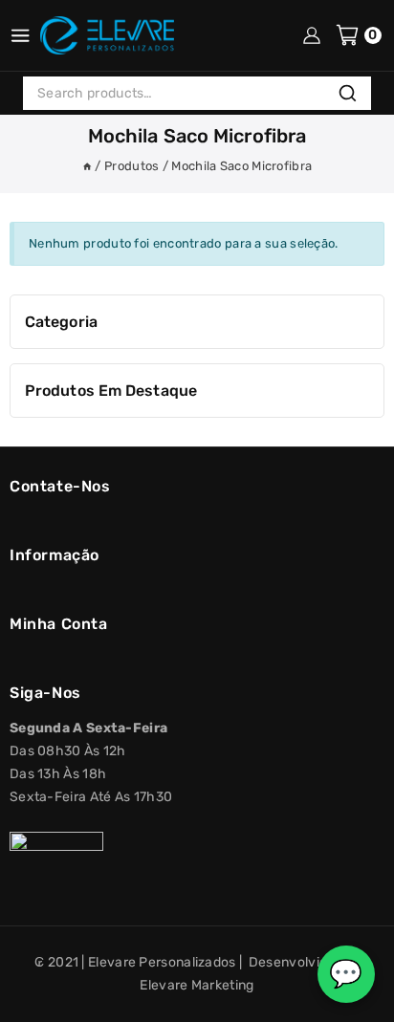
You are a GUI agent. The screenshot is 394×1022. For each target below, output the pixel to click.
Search (353, 95)
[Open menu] (20, 35)
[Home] (87, 166)
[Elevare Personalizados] (107, 35)
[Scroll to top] (31, 1000)
